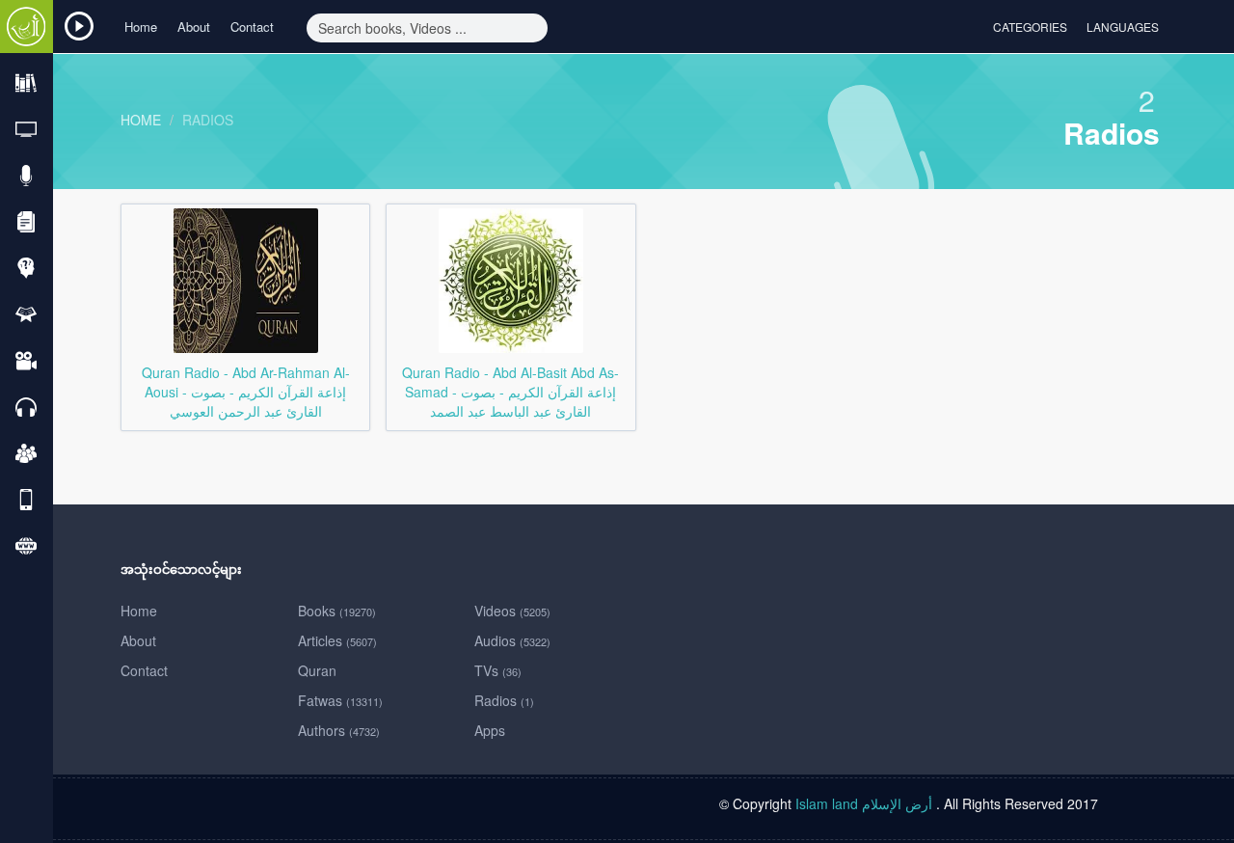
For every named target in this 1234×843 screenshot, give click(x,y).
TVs (498, 670)
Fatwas (340, 700)
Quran (317, 670)
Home (140, 26)
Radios (207, 119)
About (193, 26)
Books (337, 610)
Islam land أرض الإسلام (863, 803)
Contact (252, 26)
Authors (339, 730)
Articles (337, 640)
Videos (512, 610)
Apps (489, 730)
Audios (512, 640)
